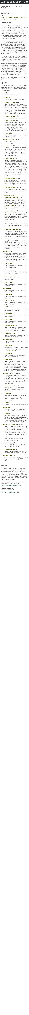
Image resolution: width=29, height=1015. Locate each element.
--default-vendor (9, 102)
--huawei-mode (8, 263)
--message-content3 (11, 197)
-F (1, 325)
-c (7, 19)
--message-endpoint (10, 178)
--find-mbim (7, 133)
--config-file (8, 373)
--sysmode (6, 413)
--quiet (6, 403)
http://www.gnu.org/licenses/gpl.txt (11, 485)
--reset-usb (7, 359)
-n (1, 222)
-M (1, 187)
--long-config (8, 386)
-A (1, 307)
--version (6, 97)
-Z (1, 333)
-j (1, 133)
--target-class (8, 158)
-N (1, 300)
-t (1, 393)
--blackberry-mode (9, 333)
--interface (7, 443)
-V (1, 120)
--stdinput (7, 393)
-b (1, 144)
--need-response (10, 205)
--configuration (9, 449)
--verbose (6, 407)
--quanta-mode (8, 319)
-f (1, 386)
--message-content (9, 187)
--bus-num (6, 144)
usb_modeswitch (13, 1)
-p (1, 116)
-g (1, 146)
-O (1, 345)
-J (1, 270)
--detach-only (8, 251)
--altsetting (7, 455)
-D (1, 413)
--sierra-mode (8, 282)
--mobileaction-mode (10, 307)
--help (5, 93)
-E (1, 319)
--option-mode (8, 339)
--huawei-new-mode (9, 270)
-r (1, 229)
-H (1, 263)
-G (1, 288)
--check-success (10, 350)
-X (1, 276)
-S (1, 282)
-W (1, 407)
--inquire (6, 437)
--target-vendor (9, 120)
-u (1, 449)
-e (1, 97)
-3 (1, 197)
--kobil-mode (7, 294)
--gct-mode (7, 288)
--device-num (7, 146)
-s (15, 127)
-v (1, 102)
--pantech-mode (8, 325)
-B (1, 313)
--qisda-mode (7, 313)
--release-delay (9, 211)
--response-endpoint (10, 229)
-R (1, 359)
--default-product (9, 116)
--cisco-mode (7, 353)
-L (1, 353)
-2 (1, 195)
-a (1, 455)
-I (1, 437)
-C (1, 158)
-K (1, 239)
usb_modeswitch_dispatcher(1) (10, 492)
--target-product (9, 139)
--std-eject (7, 239)
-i (1, 443)
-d (1, 251)
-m (1, 178)
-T (1, 294)
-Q (1, 403)
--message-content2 (11, 195)
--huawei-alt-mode (9, 276)
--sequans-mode (8, 300)
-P (1, 139)
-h (1, 93)
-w (1, 211)
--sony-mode (7, 345)
